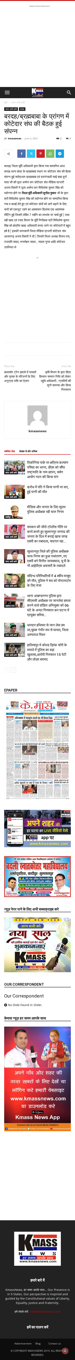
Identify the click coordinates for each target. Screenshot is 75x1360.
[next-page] (13, 669)
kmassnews (14, 138)
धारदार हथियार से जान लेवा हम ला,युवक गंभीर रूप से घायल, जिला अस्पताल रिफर (48, 630)
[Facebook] (21, 153)
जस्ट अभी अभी (18, 102)
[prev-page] (6, 669)
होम (5, 102)
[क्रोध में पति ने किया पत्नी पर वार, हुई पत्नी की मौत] (14, 492)
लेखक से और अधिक (28, 451)
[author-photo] (38, 425)
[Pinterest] (40, 153)
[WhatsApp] (50, 153)
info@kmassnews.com (45, 1311)
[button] (7, 92)
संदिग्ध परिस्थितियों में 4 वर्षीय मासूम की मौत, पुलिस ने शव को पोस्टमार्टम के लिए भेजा (49, 581)
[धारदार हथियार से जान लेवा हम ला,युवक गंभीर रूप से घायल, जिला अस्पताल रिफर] (14, 630)
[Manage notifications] (65, 1351)
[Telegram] (60, 153)
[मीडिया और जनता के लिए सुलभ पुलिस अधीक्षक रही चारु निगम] (14, 512)
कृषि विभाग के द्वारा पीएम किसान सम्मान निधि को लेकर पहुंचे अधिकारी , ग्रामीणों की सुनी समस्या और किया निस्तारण (55, 381)
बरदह (22, 109)
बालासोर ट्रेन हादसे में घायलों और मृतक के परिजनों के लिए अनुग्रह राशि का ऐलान (20, 376)
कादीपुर (8, 516)
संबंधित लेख (9, 451)
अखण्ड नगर (9, 605)
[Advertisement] (37, 45)
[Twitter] (31, 153)
